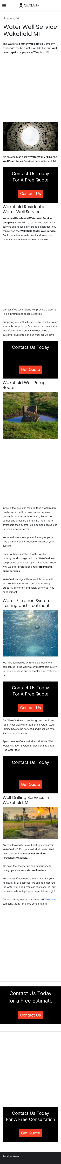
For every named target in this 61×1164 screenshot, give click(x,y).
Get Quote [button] (30, 369)
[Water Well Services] (31, 5)
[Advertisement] (30, 88)
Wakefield (50, 899)
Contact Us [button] (30, 193)
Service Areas (10, 1156)
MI (17, 18)
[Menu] (4, 6)
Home (10, 18)
